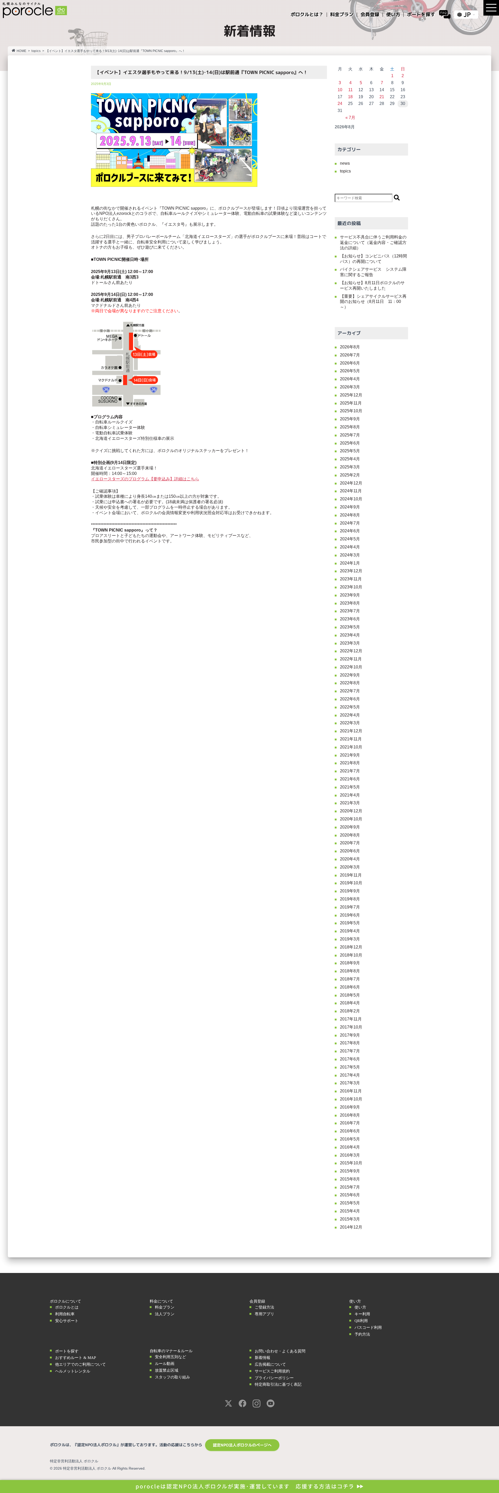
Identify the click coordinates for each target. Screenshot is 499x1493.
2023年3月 (350, 643)
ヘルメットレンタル (72, 1371)
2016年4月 (350, 1147)
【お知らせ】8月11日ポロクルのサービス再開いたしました (372, 285)
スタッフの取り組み (172, 1377)
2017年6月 (350, 1059)
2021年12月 (351, 731)
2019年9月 (350, 891)
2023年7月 (350, 611)
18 (350, 97)
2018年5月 (350, 995)
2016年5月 (350, 1139)
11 (350, 90)
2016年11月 (351, 1091)
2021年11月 (351, 739)
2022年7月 (350, 691)
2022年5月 (350, 707)
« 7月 (350, 117)
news (345, 163)
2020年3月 (350, 867)
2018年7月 (350, 979)
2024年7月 (350, 523)
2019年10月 (351, 883)
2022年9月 (350, 675)
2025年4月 (350, 459)
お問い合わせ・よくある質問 (280, 1351)
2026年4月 (350, 379)
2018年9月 (350, 963)
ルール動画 (164, 1364)
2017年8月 (350, 1043)
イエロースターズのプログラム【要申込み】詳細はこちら (145, 479)
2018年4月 (350, 1003)
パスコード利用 (368, 1327)
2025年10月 (351, 411)
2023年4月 (350, 635)
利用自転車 (65, 1314)
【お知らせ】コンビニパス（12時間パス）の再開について (373, 259)
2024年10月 (351, 499)
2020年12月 (351, 811)
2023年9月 (350, 595)
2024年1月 (350, 563)
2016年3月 (350, 1155)
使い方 (360, 1307)
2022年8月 (350, 683)
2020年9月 (350, 827)
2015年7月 (350, 1187)
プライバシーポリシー (274, 1378)
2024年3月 (350, 555)
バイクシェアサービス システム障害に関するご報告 (373, 272)
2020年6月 (350, 851)
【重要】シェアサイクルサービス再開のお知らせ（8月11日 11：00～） (373, 301)
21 (381, 97)
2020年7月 (350, 843)
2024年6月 (350, 531)
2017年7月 (350, 1051)
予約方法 (362, 1334)
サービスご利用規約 (272, 1371)
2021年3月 (350, 803)
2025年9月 (350, 419)
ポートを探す (66, 1351)
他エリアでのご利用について (80, 1364)
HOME (22, 51)
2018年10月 (351, 955)
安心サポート (66, 1321)
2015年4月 (350, 1211)
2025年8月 (350, 427)
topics (36, 51)
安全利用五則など (170, 1357)
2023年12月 (351, 571)
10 (340, 90)
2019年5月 (350, 923)
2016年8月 (350, 1115)
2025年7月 (350, 435)
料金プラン (164, 1307)
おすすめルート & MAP (75, 1358)
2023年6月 (350, 619)
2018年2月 (350, 1011)
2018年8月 (350, 971)
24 (340, 103)
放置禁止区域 (166, 1370)
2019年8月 (350, 899)
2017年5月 (350, 1067)
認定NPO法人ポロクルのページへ (242, 1445)
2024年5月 (350, 539)
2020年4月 (350, 859)
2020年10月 (351, 819)
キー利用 (362, 1314)
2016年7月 (350, 1123)
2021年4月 (350, 795)
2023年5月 (350, 627)
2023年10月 (351, 587)
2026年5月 (350, 371)
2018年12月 (351, 947)
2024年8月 (350, 515)
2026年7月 (350, 355)
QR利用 (361, 1321)
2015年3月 (350, 1219)
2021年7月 (350, 771)
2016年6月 (350, 1131)
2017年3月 (350, 1083)
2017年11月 (351, 1019)
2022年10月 (351, 667)
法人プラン (164, 1314)
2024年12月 (351, 483)
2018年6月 (350, 987)
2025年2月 (350, 475)
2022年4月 (350, 715)
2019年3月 (350, 939)
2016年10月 (351, 1099)
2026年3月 (350, 387)
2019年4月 (350, 931)
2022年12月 (351, 651)
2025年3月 (350, 467)
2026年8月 (350, 347)
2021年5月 (350, 787)
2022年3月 (350, 723)
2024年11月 (351, 491)
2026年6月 (350, 363)
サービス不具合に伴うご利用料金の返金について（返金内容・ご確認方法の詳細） (373, 242)
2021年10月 (351, 747)
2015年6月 (350, 1195)
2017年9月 (350, 1035)
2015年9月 (350, 1171)
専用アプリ (264, 1314)
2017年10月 (351, 1027)
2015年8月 (350, 1179)
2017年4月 (350, 1075)
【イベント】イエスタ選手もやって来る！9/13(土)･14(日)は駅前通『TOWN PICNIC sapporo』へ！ (201, 72)
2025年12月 (351, 395)
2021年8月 (350, 763)
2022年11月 (351, 659)
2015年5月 (350, 1203)
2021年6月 (350, 779)
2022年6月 (350, 699)
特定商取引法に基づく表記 (278, 1384)
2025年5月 (350, 451)
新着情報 (262, 1358)
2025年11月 (351, 403)
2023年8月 (350, 603)
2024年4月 (350, 547)
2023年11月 (351, 579)
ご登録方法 (264, 1307)
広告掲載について (270, 1364)
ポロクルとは (66, 1307)
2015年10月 (351, 1163)
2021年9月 (350, 755)
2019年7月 (350, 907)
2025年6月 (350, 443)
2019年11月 (351, 875)
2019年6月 (350, 915)
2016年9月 (350, 1107)
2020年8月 (350, 835)
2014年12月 (351, 1227)
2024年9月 (350, 507)
